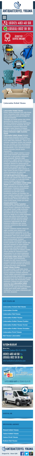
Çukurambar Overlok (10, 310)
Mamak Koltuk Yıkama (11, 430)
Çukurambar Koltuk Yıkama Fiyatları (15, 321)
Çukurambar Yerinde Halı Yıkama (14, 307)
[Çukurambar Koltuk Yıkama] (17, 14)
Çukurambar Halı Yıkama (11, 314)
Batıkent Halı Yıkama (10, 441)
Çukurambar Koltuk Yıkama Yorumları (16, 328)
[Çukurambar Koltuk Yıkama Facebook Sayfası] (22, 455)
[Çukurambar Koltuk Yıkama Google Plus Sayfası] (31, 455)
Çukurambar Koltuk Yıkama (12, 317)
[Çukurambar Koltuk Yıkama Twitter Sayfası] (27, 455)
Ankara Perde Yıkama (10, 437)
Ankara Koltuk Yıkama (11, 433)
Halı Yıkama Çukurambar (11, 336)
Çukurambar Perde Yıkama (12, 332)
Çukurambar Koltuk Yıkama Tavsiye (15, 325)
